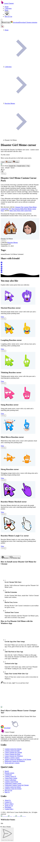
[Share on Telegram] (20, 270)
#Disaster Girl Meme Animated (25, 708)
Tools (6, 12)
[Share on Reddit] (20, 272)
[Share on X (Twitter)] (20, 265)
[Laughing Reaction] (18, 336)
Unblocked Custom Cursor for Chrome (17, 785)
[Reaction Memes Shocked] (18, 498)
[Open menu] (1, 20)
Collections (8, 8)
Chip (28, 166)
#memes (13, 708)
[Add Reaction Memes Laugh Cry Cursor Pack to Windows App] (5, 548)
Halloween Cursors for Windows (15, 761)
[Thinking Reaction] (18, 369)
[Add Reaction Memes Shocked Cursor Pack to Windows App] (5, 514)
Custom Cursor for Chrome (13, 749)
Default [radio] (9, 162)
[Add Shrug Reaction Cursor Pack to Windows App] (5, 480)
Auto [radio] (3, 162)
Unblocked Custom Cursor (13, 783)
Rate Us (7, 792)
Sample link (12, 166)
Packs (6, 10)
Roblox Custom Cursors (12, 757)
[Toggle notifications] (1, 25)
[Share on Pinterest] (20, 267)
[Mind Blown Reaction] (18, 433)
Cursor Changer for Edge (12, 754)
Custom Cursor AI (10, 776)
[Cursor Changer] (2, 3)
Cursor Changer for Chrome (13, 752)
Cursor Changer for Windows (14, 756)
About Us (8, 800)
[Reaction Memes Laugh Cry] (18, 532)
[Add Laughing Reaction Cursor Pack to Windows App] (5, 351)
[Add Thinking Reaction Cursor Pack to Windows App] (5, 383)
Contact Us (8, 802)
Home (6, 6)
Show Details (6, 827)
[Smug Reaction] (18, 401)
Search (7, 771)
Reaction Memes (12, 242)
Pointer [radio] (17, 162)
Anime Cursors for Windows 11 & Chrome (18, 759)
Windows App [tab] (16, 558)
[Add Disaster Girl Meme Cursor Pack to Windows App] (5, 174)
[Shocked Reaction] (18, 304)
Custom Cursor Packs (11, 781)
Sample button (21, 166)
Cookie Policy (9, 809)
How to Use (8, 16)
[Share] (2, 172)
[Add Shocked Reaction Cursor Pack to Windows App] (5, 319)
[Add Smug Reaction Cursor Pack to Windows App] (5, 415)
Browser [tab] (6, 558)
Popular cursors (9, 773)
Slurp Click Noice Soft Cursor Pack (20, 210)
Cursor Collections (10, 780)
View (2, 317)
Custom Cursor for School (13, 787)
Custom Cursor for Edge (12, 750)
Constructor (8, 774)
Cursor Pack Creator (11, 778)
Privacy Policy (9, 804)
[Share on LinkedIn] (20, 268)
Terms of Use (9, 805)
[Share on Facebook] (20, 263)
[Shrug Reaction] (18, 465)
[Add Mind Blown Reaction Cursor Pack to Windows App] (5, 448)
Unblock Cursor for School (13, 788)
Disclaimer (8, 807)
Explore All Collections (8, 699)
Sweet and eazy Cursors (12, 763)
